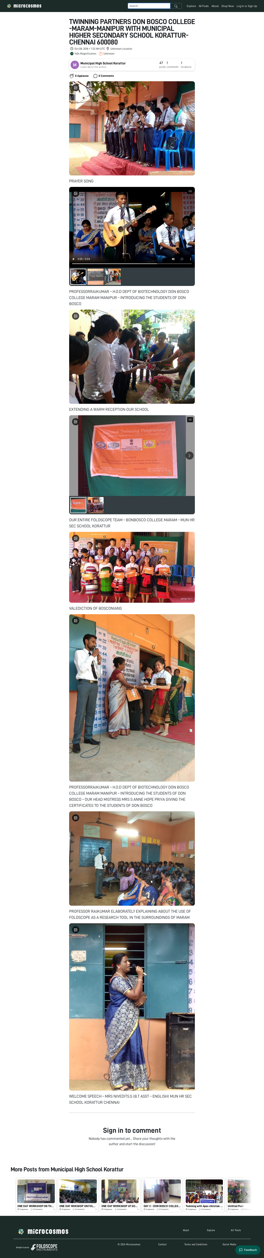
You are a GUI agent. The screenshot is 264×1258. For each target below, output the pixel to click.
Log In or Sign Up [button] (247, 6)
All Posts (204, 6)
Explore (191, 6)
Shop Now (227, 6)
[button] (36, 1195)
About (215, 6)
